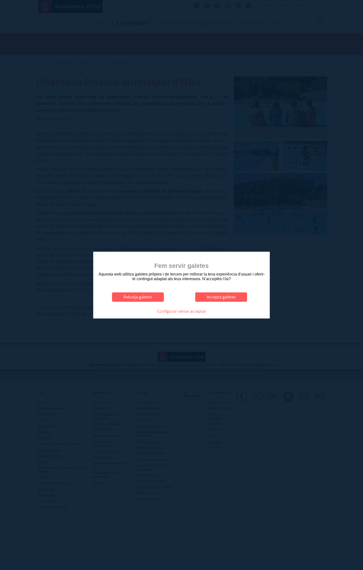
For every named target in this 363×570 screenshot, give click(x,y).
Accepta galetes (221, 297)
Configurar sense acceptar (181, 311)
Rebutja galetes (137, 297)
